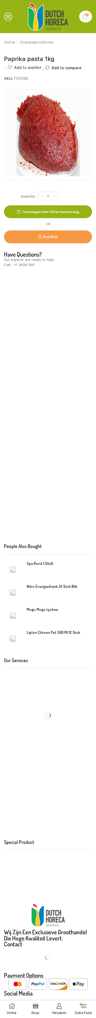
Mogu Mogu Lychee (42, 609)
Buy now (50, 236)
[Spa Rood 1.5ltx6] (12, 569)
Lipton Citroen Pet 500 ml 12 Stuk (53, 632)
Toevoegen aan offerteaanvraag (50, 212)
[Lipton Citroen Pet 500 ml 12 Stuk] (12, 638)
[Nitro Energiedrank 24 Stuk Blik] (12, 592)
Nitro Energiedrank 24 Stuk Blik (52, 586)
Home (9, 42)
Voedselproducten (37, 42)
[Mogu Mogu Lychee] (12, 615)
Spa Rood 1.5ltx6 (40, 563)
